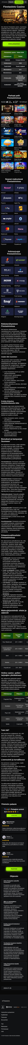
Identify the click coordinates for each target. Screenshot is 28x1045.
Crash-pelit (16, 102)
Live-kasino (10, 102)
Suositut (3, 101)
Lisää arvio (14, 815)
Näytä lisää (14, 869)
